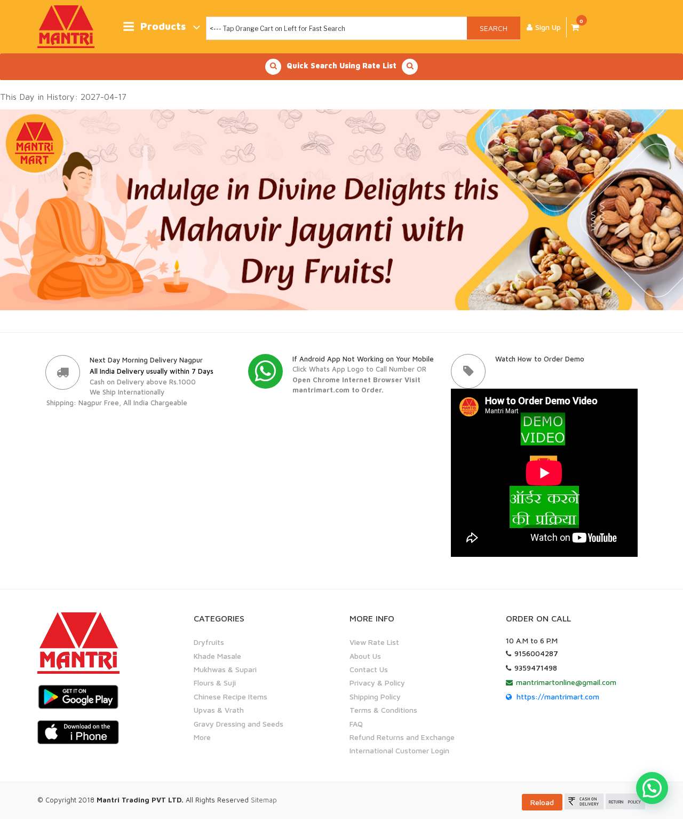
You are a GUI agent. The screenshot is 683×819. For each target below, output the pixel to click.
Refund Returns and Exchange (402, 737)
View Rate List (374, 642)
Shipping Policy (375, 696)
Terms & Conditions (383, 709)
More (202, 737)
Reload (542, 802)
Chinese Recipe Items (230, 696)
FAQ (356, 723)
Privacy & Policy (377, 682)
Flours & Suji (215, 682)
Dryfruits (209, 642)
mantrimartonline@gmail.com (566, 682)
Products (163, 26)
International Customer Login (399, 750)
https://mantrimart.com (558, 696)
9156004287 (536, 653)
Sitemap (264, 800)
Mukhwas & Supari (225, 669)
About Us (365, 655)
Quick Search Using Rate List (341, 65)
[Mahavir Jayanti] (341, 209)
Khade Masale (217, 655)
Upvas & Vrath (219, 709)
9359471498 (535, 667)
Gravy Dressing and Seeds (238, 723)
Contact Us (369, 669)
